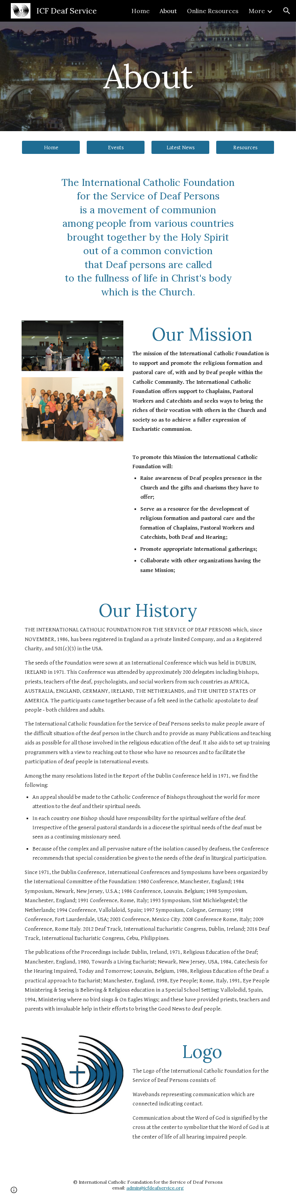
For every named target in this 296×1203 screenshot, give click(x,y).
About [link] (168, 11)
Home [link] (140, 11)
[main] (148, 76)
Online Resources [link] (213, 11)
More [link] (257, 11)
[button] (287, 11)
